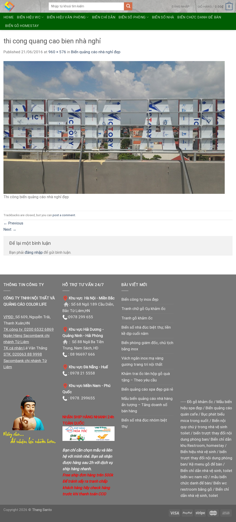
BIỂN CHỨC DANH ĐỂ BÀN (199, 17)
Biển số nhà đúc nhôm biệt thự (144, 423)
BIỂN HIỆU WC (29, 17)
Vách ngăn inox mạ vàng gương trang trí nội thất (142, 361)
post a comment (64, 215)
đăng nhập (34, 252)
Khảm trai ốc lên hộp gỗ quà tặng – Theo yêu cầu (145, 376)
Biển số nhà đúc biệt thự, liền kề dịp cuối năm (146, 330)
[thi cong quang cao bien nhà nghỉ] (114, 127)
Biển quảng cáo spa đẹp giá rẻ (147, 389)
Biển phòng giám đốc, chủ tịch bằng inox (147, 345)
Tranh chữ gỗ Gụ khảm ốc (143, 308)
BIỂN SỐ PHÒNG (131, 17)
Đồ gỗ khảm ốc (200, 401)
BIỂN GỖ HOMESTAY (22, 26)
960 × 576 (57, 52)
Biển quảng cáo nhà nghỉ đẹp (95, 52)
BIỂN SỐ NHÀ (163, 17)
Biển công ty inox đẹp (139, 299)
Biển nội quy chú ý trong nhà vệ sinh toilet (203, 426)
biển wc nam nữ (193, 477)
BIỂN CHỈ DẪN (103, 17)
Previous (13, 223)
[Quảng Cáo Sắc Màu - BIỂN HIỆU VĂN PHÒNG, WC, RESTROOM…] (22, 6)
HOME (8, 17)
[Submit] (128, 6)
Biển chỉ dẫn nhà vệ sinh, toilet (206, 470)
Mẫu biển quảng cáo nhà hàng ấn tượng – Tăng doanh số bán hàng (147, 404)
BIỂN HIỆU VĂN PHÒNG (66, 17)
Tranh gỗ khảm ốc (137, 318)
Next (9, 229)
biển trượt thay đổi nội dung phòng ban (206, 457)
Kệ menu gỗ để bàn (205, 464)
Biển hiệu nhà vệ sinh (198, 451)
